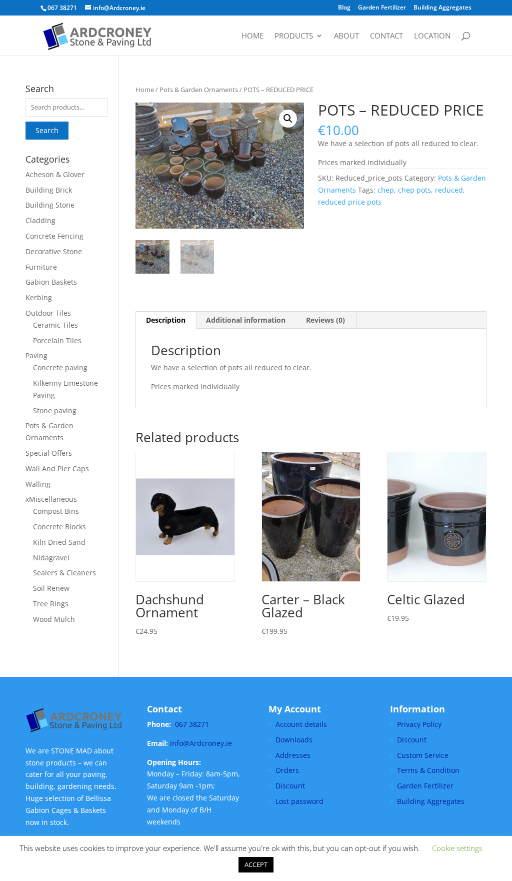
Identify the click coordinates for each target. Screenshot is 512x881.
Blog (344, 8)
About (346, 36)
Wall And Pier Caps (57, 468)
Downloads (294, 739)
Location (432, 36)
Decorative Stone (54, 251)
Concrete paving (60, 367)
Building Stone (50, 205)
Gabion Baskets (51, 282)
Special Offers (49, 453)
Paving (37, 355)
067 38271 (192, 724)
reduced (449, 190)
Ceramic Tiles (55, 325)
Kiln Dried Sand (59, 542)
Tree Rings (50, 603)
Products (293, 36)
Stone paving (54, 410)
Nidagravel (51, 557)
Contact (386, 36)
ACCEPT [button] (256, 864)
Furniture (41, 267)
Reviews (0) (325, 320)
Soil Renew (51, 588)
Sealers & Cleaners (64, 572)
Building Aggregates (443, 8)
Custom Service (422, 755)
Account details (301, 724)
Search (47, 130)
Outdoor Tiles (48, 313)
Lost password (300, 801)
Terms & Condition (428, 770)
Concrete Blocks (59, 526)
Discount (290, 785)
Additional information (246, 320)
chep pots (414, 190)
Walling (38, 484)
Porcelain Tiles (57, 340)
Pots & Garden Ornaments (199, 89)
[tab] (166, 320)
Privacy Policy (419, 724)
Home (253, 36)
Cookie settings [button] (457, 848)
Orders (287, 770)
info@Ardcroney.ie (201, 743)
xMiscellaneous (51, 499)
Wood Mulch (54, 619)
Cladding (41, 220)
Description (166, 320)
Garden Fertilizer (382, 8)
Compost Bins (56, 511)
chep (386, 190)
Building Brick (49, 190)
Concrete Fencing (55, 236)
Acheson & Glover (55, 174)
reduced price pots (350, 202)
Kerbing (39, 297)
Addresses (293, 755)
